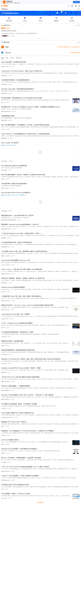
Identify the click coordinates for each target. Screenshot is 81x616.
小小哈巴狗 (3, 336)
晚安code (3, 453)
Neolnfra (3, 291)
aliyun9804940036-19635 (6, 417)
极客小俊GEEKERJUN (6, 111)
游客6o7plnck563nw (5, 256)
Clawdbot (3, 435)
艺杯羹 (2, 345)
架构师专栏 (3, 372)
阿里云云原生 (4, 75)
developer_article (5, 66)
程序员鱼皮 (3, 238)
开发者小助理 (4, 161)
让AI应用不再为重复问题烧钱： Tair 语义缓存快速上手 (68, 47)
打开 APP (76, 2)
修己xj (2, 102)
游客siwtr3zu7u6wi (5, 309)
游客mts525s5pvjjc (5, 399)
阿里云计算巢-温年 (5, 390)
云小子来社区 (4, 363)
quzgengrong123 (5, 318)
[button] (38, 38)
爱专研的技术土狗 (5, 247)
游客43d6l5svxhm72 (5, 471)
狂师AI (2, 327)
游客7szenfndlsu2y (5, 188)
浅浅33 (2, 444)
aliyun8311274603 (5, 264)
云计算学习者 (4, 282)
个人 (78, 9)
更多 (79, 42)
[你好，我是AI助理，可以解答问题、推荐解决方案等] (72, 5)
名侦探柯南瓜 (4, 138)
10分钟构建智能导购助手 (74, 52)
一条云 (2, 129)
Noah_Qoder (4, 498)
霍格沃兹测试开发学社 (6, 229)
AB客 (2, 489)
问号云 (2, 179)
